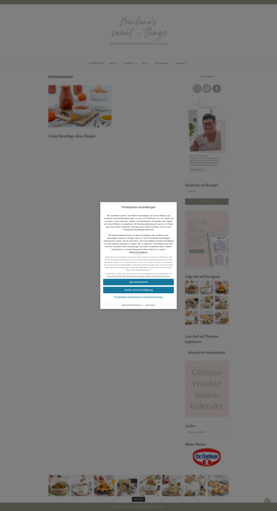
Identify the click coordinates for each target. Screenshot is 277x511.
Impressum (150, 305)
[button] (138, 290)
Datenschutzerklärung (138, 252)
